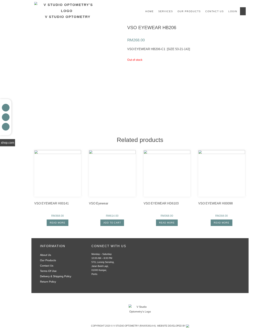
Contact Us (214, 11)
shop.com (7, 142)
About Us (45, 254)
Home (149, 11)
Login (232, 11)
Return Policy (48, 281)
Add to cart (112, 222)
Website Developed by (171, 325)
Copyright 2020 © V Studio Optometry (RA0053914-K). (123, 325)
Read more (57, 222)
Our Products (189, 11)
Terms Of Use (48, 270)
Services (165, 11)
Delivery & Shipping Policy (55, 276)
